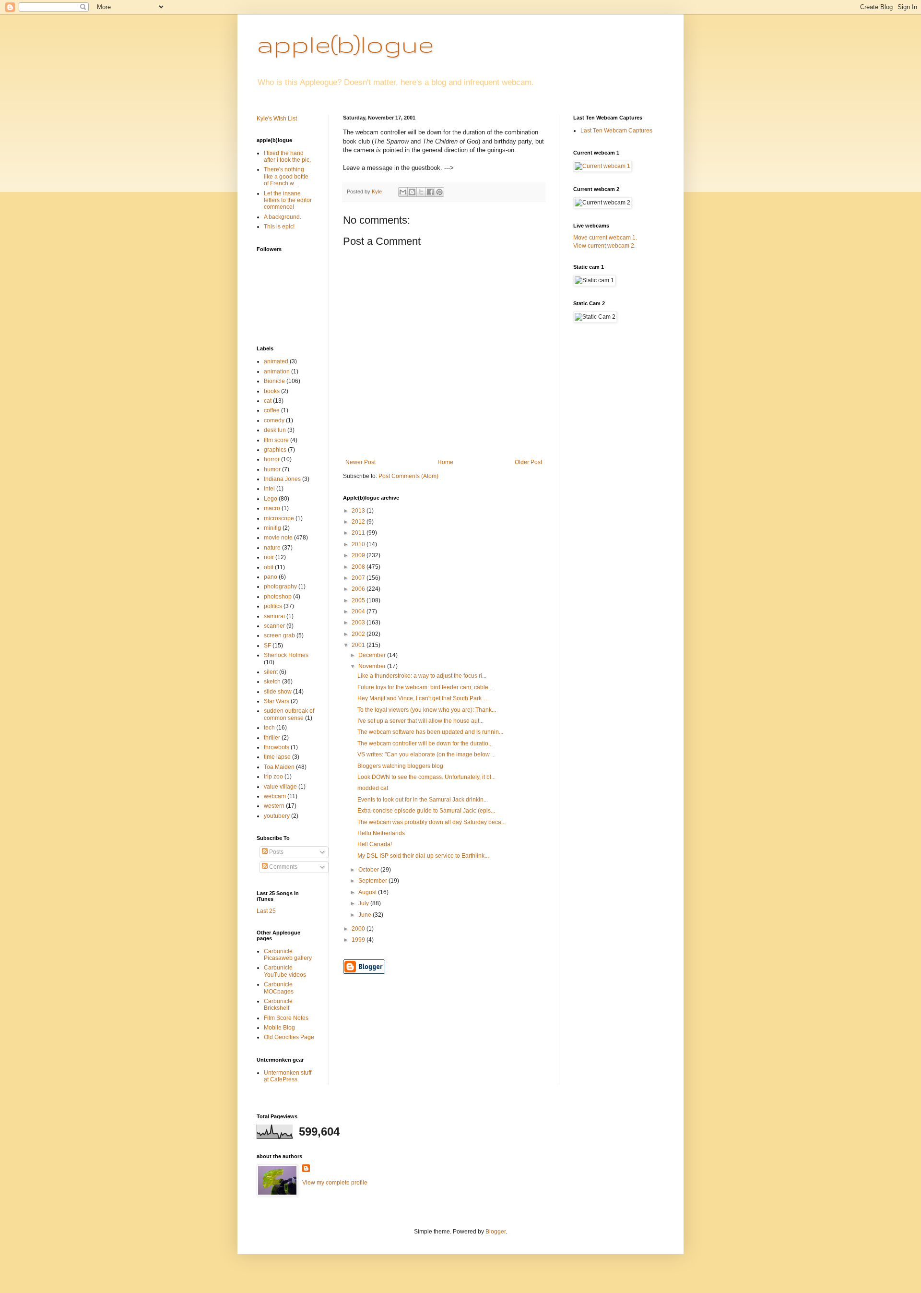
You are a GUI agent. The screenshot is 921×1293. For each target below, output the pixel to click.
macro (272, 508)
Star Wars (276, 701)
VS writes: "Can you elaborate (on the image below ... (426, 754)
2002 (359, 634)
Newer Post (360, 462)
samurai (274, 616)
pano (270, 577)
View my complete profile (334, 1182)
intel (269, 488)
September (373, 880)
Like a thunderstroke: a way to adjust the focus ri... (421, 675)
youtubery (277, 816)
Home (445, 462)
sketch (272, 681)
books (272, 391)
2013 (359, 510)
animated (276, 361)
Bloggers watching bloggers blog (400, 766)
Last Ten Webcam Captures (616, 130)
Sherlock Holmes (286, 655)
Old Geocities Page (289, 1037)
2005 (359, 600)
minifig (272, 528)
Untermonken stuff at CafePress (287, 1076)
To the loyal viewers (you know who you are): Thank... (426, 709)
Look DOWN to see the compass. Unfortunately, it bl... (426, 777)
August (368, 892)
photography (280, 586)
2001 (359, 645)
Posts (275, 852)
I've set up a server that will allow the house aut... (420, 721)
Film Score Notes (286, 1018)
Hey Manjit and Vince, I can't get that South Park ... (422, 698)
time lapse (277, 757)
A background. (282, 217)
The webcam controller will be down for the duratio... (425, 743)
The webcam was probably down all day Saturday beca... (431, 822)
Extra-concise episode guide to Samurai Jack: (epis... (426, 810)
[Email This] (403, 192)
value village (280, 786)
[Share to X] (421, 192)
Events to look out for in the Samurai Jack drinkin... (422, 799)
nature (272, 547)
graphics (275, 449)
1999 (359, 939)
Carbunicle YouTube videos (285, 971)
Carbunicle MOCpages (279, 987)
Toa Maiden (279, 767)
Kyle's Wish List (277, 118)
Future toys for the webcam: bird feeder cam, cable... (425, 687)
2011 (359, 532)
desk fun (275, 430)
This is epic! (279, 226)
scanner (274, 626)
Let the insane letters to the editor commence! (288, 200)
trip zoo (273, 776)
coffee (272, 410)
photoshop (278, 596)
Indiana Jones (282, 479)
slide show (278, 691)
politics (273, 606)
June (365, 914)
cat (268, 400)
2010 (359, 544)
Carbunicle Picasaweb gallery (288, 954)
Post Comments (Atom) (408, 476)
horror (272, 459)
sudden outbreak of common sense (289, 714)
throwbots (276, 747)
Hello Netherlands (381, 833)
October (369, 869)
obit (268, 567)
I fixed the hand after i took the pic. (287, 156)
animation (277, 371)
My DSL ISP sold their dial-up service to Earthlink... (423, 855)
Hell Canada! (374, 844)
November (372, 666)
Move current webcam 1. (605, 237)
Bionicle (274, 381)
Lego (270, 498)
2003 (359, 622)
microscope (279, 518)
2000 (359, 928)
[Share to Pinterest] (439, 192)
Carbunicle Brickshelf (278, 1004)
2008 (359, 566)
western (274, 805)
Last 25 (266, 911)
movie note (278, 537)
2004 (359, 611)
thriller (272, 737)
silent (271, 672)
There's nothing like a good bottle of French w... (286, 176)
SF (267, 645)
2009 (359, 555)
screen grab (279, 635)
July (364, 903)
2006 (359, 589)
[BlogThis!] (412, 192)
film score (276, 440)
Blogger (495, 1231)
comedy (274, 420)
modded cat (372, 788)
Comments (282, 866)
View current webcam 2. (604, 245)
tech (269, 727)
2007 (359, 578)
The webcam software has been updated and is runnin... (430, 732)
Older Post (528, 462)
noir (269, 557)
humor (272, 469)
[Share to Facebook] (430, 192)
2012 (359, 521)
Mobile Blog (279, 1027)
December (372, 655)
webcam (275, 796)
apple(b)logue (345, 44)
